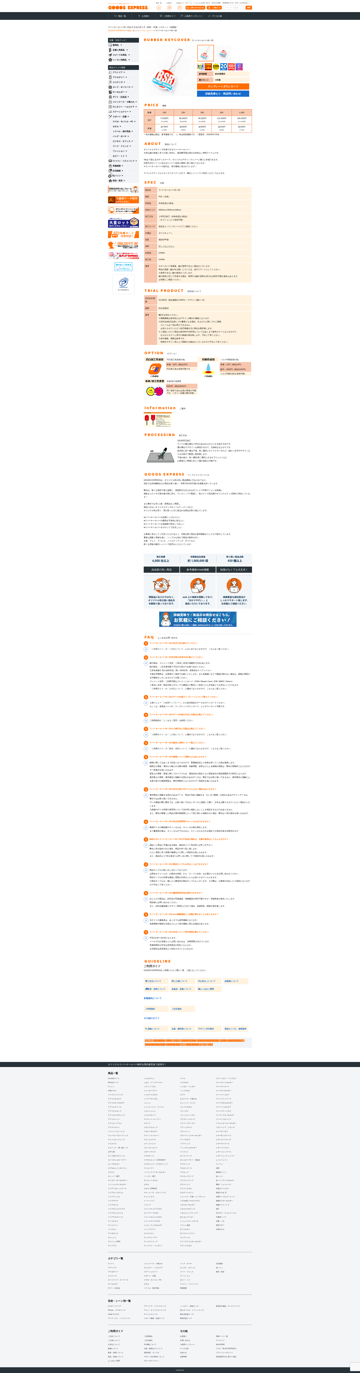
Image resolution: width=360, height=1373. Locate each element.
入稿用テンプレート (193, 16)
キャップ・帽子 (114, 1176)
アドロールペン (114, 1127)
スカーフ (147, 1123)
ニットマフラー (150, 1229)
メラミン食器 (185, 1225)
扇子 (217, 1209)
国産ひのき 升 (221, 1193)
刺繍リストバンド (223, 1205)
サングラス (112, 1246)
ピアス (182, 1095)
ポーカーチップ (186, 1156)
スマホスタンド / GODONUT (155, 1160)
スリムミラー (149, 1168)
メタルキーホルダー (187, 1205)
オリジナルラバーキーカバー (208, 1041)
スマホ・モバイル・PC (153, 1280)
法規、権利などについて (153, 1349)
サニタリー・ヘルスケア (153, 1268)
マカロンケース (186, 1168)
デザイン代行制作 (206, 1029)
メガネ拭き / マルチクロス (190, 1201)
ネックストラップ (151, 1242)
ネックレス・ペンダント (153, 1246)
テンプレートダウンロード (223, 86)
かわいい (223, 1041)
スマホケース (149, 1156)
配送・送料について (178, 748)
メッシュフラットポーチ (189, 1221)
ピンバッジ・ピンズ (187, 1103)
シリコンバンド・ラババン (154, 1107)
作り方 (209, 1044)
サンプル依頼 (195, 874)
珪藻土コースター (223, 1188)
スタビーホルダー (151, 1131)
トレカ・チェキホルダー (153, 1225)
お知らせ (183, 1353)
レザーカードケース (223, 1140)
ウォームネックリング (116, 1140)
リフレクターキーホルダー (226, 1123)
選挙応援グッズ (186, 1318)
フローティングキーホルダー (191, 1135)
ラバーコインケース (223, 1099)
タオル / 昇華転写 (150, 1188)
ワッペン (219, 1164)
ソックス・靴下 (150, 1176)
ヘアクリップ (185, 1144)
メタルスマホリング (187, 1209)
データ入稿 (217, 16)
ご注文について (176, 649)
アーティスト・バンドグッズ (119, 1318)
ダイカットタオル (151, 1180)
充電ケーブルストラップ (225, 1197)
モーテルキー (185, 1229)
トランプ (147, 1205)
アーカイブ (220, 1340)
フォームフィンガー (187, 1115)
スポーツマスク (150, 1152)
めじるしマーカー (187, 1217)
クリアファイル (114, 1197)
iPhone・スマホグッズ (116, 1310)
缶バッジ (219, 1176)
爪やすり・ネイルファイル (226, 1213)
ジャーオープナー (151, 1091)
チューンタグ (149, 1197)
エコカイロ (112, 1144)
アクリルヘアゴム (115, 1123)
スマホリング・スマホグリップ (156, 1164)
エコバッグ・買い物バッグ (118, 1148)
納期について (232, 981)
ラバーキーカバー (223, 1087)
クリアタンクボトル (115, 1193)
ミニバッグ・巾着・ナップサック (192, 1197)
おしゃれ (169, 1041)
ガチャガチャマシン (151, 1361)
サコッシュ (112, 1237)
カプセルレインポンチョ (117, 1168)
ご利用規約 (150, 1009)
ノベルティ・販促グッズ (189, 1306)
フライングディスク (187, 1123)
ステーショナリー (151, 1272)
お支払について (176, 688)
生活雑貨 (219, 1264)
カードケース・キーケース (118, 1280)
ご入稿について (176, 734)
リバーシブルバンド (223, 1119)
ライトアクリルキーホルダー (191, 1242)
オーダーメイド (159, 1041)
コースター (112, 1229)
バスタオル (184, 1082)
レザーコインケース (223, 1152)
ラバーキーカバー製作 (193, 1044)
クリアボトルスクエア (116, 1209)
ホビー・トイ (185, 1280)
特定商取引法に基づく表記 (226, 1357)
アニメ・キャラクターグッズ (155, 1310)
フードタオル (185, 1140)
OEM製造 (148, 1041)
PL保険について (152, 1029)
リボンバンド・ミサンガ (225, 1127)
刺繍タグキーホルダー (224, 1201)
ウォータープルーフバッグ (118, 1135)
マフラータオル (186, 1188)
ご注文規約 (177, 1009)
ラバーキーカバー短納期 (175, 1044)
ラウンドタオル (186, 1246)
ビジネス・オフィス (187, 1268)
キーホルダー (113, 1284)
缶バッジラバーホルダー (225, 1180)
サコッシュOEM (114, 1242)
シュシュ (147, 1103)
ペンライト (184, 1152)
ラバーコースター (223, 1095)
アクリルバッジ (114, 1119)
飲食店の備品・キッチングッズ (228, 1306)
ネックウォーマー (151, 1237)
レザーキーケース (223, 1144)
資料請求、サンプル (151, 1353)
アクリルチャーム (115, 1107)
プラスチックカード (187, 1119)
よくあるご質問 (170, 720)
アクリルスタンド (115, 1111)
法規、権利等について (181, 1029)
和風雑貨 (183, 1288)
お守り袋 (111, 1152)
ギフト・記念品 (114, 1288)
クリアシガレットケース (117, 1188)
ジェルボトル (149, 1078)
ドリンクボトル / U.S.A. (153, 1217)
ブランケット (185, 1131)
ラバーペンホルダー (223, 1107)
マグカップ (184, 1172)
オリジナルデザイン (188, 1041)
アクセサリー (113, 1272)
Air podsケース (113, 1078)
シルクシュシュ (150, 1111)
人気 (205, 1044)
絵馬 (217, 1168)
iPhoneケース (113, 1082)
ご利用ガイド (170, 16)
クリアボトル (113, 1205)
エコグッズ (112, 1276)
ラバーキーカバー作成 (235, 1041)
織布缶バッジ (221, 1172)
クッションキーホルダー (117, 1184)
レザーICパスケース (223, 1135)
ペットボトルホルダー (188, 1148)
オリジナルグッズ (151, 1314)
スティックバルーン (151, 1135)
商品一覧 (122, 16)
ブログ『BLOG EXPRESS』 (227, 1349)
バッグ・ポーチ (186, 1264)
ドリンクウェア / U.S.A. (153, 1209)
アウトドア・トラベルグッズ (155, 1306)
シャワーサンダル (151, 1099)
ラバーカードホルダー (224, 1082)
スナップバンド (150, 1144)
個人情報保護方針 (123, 290)
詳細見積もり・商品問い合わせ (223, 93)
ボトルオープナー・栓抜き (190, 1160)
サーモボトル (113, 1233)
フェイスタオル (186, 1107)
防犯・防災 (220, 1272)
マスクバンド (185, 1184)
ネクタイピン (149, 1233)
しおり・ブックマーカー (153, 1082)
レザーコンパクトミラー (225, 1156)
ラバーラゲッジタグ (223, 1111)
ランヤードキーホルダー (225, 1115)
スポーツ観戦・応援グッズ (154, 1318)
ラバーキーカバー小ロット (155, 1044)
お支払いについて (207, 981)
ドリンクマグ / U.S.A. (152, 1221)
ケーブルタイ (113, 1221)
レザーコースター (223, 1148)
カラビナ (111, 1172)
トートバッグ (149, 1201)
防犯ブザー (220, 1225)
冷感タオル (220, 1229)
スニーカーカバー (151, 1148)
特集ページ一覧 (222, 1336)
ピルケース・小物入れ (188, 1099)
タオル (146, 1184)
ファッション (185, 1276)
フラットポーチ (186, 1127)
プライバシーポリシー (224, 1353)
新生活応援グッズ (187, 1314)
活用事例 (183, 1357)
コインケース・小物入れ (153, 1264)
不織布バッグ (221, 1217)
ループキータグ (222, 1131)
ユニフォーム (185, 1237)
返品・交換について (182, 989)
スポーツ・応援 (150, 1276)
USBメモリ (112, 1091)
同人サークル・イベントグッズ (192, 1310)
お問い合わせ (185, 1340)
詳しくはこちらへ (166, 246)
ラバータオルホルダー (224, 1103)
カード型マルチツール (116, 1156)
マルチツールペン (187, 1193)
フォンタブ (184, 1111)
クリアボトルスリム (115, 1213)
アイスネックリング (115, 1095)
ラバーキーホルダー (223, 1091)
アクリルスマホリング (116, 1115)
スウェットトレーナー (152, 1119)
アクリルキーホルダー (116, 1103)
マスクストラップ (187, 1180)
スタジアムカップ (151, 1127)
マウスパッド (185, 1164)
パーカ (182, 1078)
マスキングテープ (187, 1176)
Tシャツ (111, 1087)
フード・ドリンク (187, 1272)
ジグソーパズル (150, 1087)
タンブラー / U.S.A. (151, 1213)
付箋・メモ (220, 1221)
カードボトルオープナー (117, 1160)
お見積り (146, 16)
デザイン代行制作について (154, 1357)
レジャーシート (222, 1160)
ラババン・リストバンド (189, 1284)
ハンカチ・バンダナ (187, 1087)
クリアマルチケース (115, 1217)
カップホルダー (114, 1164)
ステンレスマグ (150, 1140)
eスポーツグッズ (114, 1306)
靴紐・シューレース (223, 1184)
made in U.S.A (113, 1314)
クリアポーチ (113, 1201)
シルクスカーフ (150, 1115)
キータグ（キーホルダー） (118, 1180)
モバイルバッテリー (187, 1233)
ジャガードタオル (151, 1095)
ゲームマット (113, 1225)
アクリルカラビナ (115, 1099)
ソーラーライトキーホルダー (155, 1172)
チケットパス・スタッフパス (155, 1193)
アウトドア (112, 1268)
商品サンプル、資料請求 (235, 1029)
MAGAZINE (220, 1344)
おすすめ (176, 1041)
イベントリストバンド (116, 1131)
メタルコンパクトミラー (189, 1213)
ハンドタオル (185, 1091)
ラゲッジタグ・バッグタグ (226, 1078)
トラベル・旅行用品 (151, 1288)
